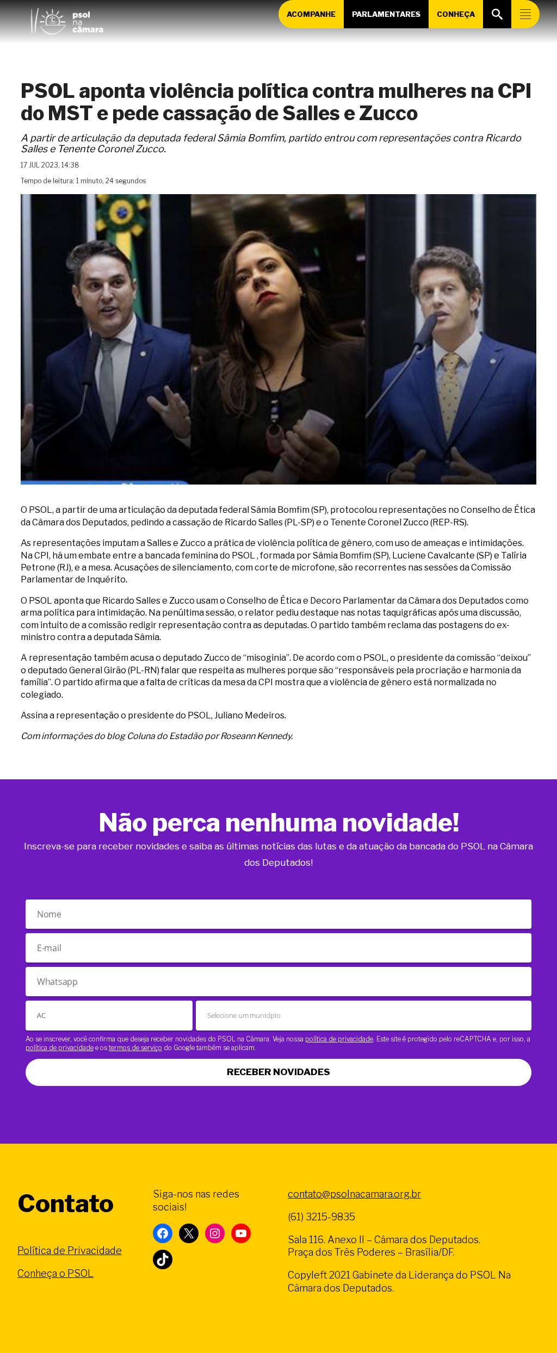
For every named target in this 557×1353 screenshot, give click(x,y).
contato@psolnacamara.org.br (354, 1194)
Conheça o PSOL (55, 1273)
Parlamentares (386, 14)
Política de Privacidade (69, 1250)
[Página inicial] (67, 19)
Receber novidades (278, 1071)
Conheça (456, 14)
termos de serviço (135, 1048)
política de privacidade (339, 1039)
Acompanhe (311, 14)
